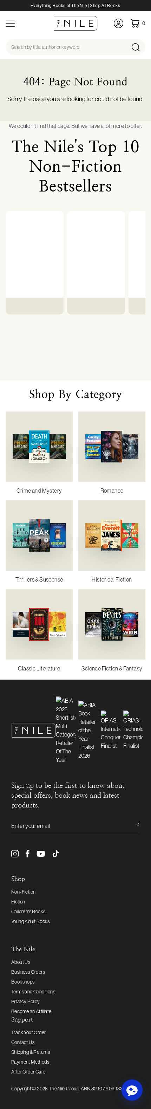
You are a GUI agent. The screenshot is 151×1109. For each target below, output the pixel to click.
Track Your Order (28, 1032)
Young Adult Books (30, 921)
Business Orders (28, 972)
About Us (20, 962)
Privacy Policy (25, 1001)
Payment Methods (30, 1062)
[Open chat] (132, 1090)
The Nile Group (64, 1088)
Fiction (18, 901)
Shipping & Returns (30, 1052)
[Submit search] (137, 47)
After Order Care (28, 1072)
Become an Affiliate (31, 1011)
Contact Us (22, 1042)
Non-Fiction (23, 892)
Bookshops (23, 982)
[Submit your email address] (133, 826)
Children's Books (28, 911)
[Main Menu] (10, 23)
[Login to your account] (118, 23)
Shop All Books (105, 5)
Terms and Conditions (33, 991)
